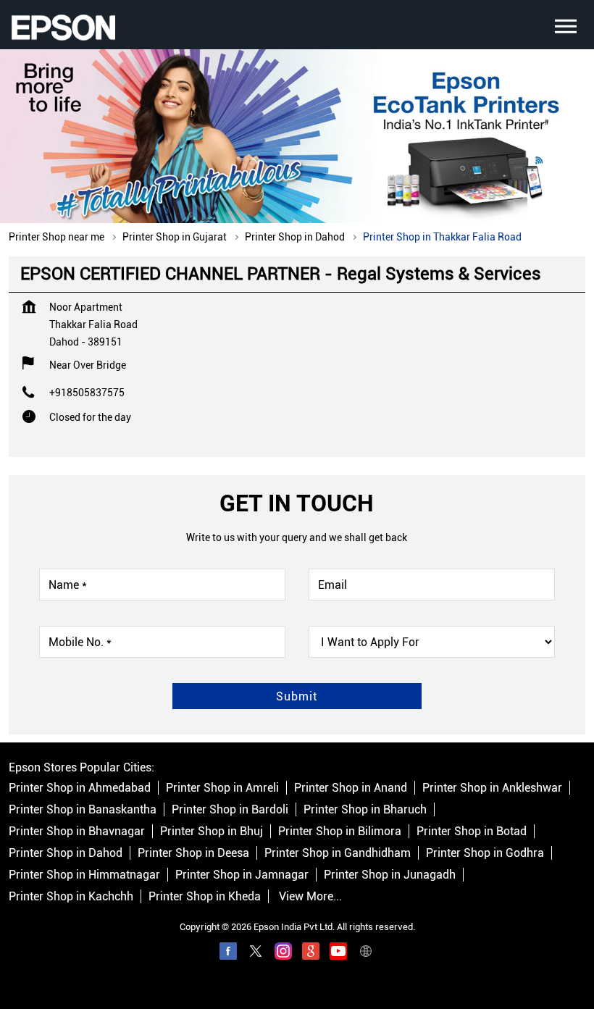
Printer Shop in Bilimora (339, 832)
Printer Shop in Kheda (204, 897)
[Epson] (63, 27)
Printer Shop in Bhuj (211, 832)
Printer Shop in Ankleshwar (492, 788)
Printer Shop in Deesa (193, 854)
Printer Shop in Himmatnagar (84, 875)
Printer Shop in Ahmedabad (80, 788)
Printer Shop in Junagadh (390, 875)
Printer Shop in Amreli (222, 788)
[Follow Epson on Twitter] (255, 954)
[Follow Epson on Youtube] (338, 954)
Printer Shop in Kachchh (71, 897)
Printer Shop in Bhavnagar (77, 832)
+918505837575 (87, 392)
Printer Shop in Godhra (485, 854)
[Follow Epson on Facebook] (228, 954)
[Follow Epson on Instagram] (283, 954)
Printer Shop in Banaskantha (82, 810)
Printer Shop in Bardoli (230, 810)
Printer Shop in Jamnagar (242, 875)
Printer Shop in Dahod (65, 854)
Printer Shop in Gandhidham (337, 854)
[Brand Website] (366, 954)
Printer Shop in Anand (350, 788)
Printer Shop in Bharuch (365, 810)
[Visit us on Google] (311, 954)
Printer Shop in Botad (472, 832)
